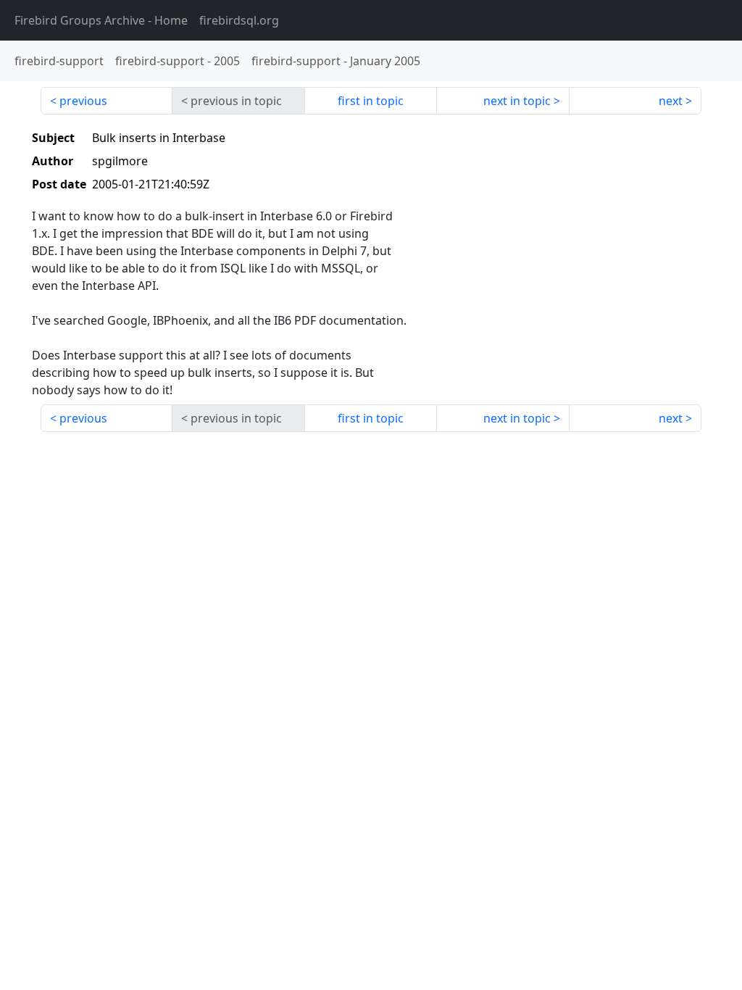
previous (83, 101)
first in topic (371, 101)
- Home (101, 20)
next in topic (517, 101)
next (671, 101)
